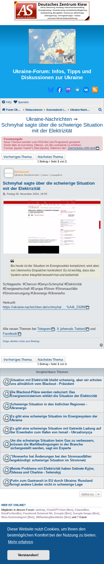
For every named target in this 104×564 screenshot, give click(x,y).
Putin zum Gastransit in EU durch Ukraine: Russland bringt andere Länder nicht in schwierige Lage (51, 482)
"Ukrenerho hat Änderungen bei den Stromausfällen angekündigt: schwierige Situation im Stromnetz (50, 458)
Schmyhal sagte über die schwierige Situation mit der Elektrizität (52, 127)
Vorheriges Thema (18, 156)
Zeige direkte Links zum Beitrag (21, 341)
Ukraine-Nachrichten (49, 119)
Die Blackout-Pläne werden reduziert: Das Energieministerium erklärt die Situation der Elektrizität (53, 394)
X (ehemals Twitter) (71, 329)
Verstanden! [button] (28, 555)
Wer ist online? (13, 504)
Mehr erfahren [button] (20, 542)
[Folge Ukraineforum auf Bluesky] (51, 90)
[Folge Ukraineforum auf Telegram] (77, 90)
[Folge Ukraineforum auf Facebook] (60, 90)
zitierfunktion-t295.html (81, 148)
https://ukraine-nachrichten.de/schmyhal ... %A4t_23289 (44, 307)
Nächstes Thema (50, 156)
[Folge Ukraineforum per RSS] (95, 90)
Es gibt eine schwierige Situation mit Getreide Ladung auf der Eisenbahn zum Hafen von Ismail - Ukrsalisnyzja (55, 430)
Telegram (44, 329)
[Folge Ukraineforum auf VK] (86, 90)
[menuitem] (7, 102)
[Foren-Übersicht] (52, 46)
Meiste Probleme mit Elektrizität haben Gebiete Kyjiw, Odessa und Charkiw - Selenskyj (52, 470)
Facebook (10, 333)
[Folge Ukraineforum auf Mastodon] (68, 90)
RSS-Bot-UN (21, 172)
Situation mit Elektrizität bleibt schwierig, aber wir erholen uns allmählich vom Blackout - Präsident (56, 382)
